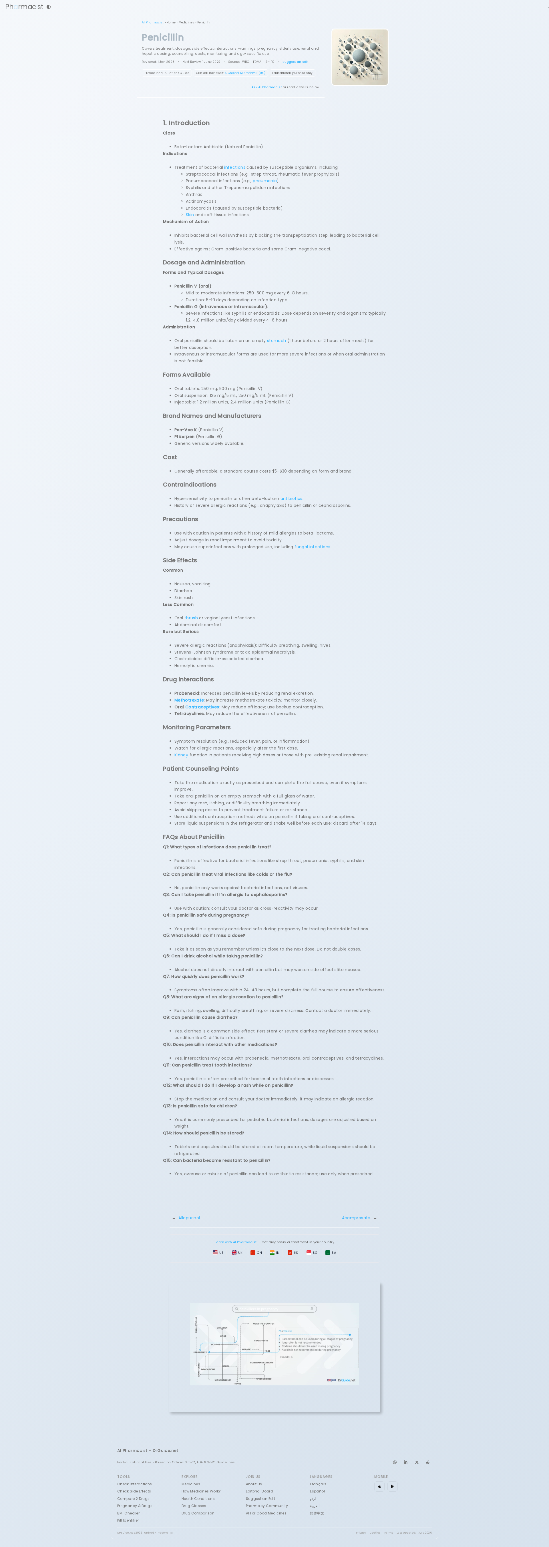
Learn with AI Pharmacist (236, 1242)
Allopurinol (189, 1218)
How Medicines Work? (201, 1491)
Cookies (375, 1532)
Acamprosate (356, 1218)
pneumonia (265, 181)
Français (318, 1484)
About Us (254, 1484)
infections (234, 167)
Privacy (361, 1532)
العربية (314, 1505)
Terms (388, 1532)
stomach (276, 340)
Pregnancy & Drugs (134, 1505)
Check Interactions (134, 1484)
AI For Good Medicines (266, 1513)
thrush (191, 618)
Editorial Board (259, 1491)
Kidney (181, 755)
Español (317, 1491)
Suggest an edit (296, 62)
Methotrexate (189, 700)
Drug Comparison (198, 1513)
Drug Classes (194, 1505)
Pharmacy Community (267, 1505)
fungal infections (312, 547)
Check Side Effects (134, 1491)
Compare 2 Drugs (133, 1498)
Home (171, 22)
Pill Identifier (128, 1520)
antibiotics (292, 498)
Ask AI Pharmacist (266, 87)
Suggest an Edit (260, 1498)
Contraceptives (202, 707)
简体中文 (317, 1513)
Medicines (186, 22)
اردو (313, 1498)
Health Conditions (198, 1498)
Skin (190, 215)
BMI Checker (128, 1513)
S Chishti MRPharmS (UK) (245, 73)
